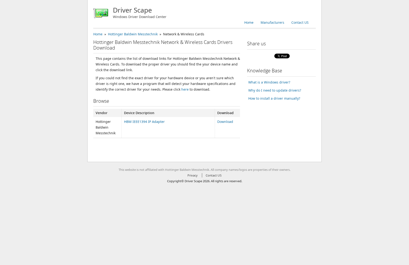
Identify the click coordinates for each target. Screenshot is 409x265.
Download (225, 121)
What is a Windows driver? (269, 82)
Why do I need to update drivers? (274, 90)
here (185, 89)
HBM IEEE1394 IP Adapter (144, 121)
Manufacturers (272, 22)
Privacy (192, 175)
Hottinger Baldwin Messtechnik (133, 34)
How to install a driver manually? (274, 98)
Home (248, 22)
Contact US (300, 22)
